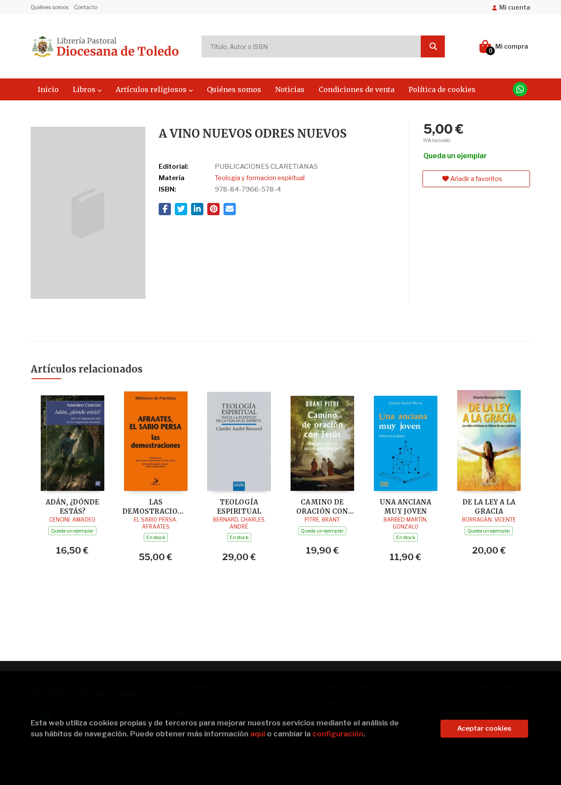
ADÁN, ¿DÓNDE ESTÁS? (72, 506)
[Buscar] (433, 46)
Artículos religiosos (152, 89)
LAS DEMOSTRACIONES (155, 506)
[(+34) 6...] (520, 89)
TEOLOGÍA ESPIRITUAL (239, 506)
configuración (337, 733)
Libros (85, 89)
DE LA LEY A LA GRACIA (488, 506)
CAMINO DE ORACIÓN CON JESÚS (322, 506)
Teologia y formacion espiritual (260, 178)
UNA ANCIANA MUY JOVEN (405, 506)
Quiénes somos (49, 7)
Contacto (85, 7)
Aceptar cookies (484, 728)
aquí (257, 733)
